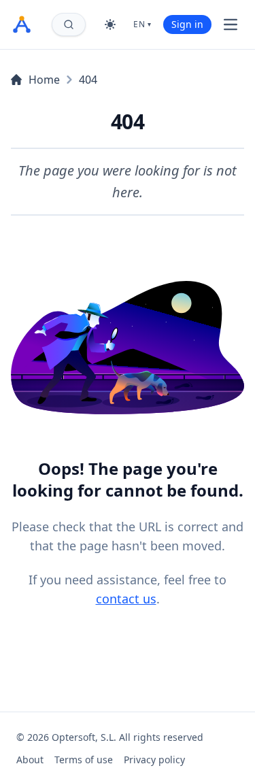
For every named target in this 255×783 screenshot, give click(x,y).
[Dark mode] (110, 24)
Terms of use (83, 759)
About (30, 759)
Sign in (187, 24)
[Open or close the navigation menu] (230, 24)
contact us (126, 598)
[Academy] (22, 24)
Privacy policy (154, 759)
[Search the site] (69, 24)
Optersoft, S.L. (84, 737)
